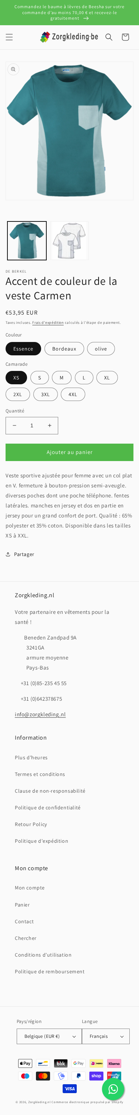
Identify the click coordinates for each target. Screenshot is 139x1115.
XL (107, 377)
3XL (45, 394)
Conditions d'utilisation (43, 954)
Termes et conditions (40, 774)
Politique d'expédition (41, 841)
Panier (22, 904)
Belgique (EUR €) (42, 1036)
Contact (24, 921)
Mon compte (30, 887)
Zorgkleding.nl (39, 1102)
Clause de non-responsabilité (50, 790)
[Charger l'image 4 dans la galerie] (69, 240)
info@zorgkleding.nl (40, 714)
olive (101, 348)
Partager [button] (24, 554)
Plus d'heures (31, 757)
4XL (73, 394)
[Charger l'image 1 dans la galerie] (26, 240)
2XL (17, 394)
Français (98, 1036)
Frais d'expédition (48, 322)
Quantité (15, 411)
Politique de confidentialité (48, 807)
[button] (9, 37)
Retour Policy (31, 824)
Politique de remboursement (50, 971)
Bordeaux (64, 348)
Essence (23, 348)
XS (16, 377)
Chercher (26, 938)
